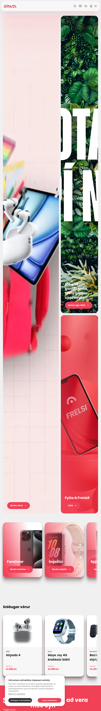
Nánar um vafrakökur (16, 694)
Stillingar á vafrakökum (20, 700)
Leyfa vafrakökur (49, 700)
